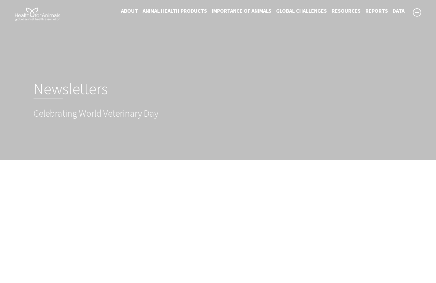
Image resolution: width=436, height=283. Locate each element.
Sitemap (232, 240)
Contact (231, 247)
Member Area (237, 262)
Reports (376, 11)
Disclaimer (234, 233)
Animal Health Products (175, 11)
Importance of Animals (241, 11)
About (129, 11)
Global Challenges (301, 11)
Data (399, 11)
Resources (346, 11)
